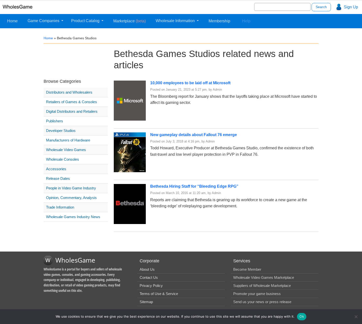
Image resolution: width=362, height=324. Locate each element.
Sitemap (146, 302)
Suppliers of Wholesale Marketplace (262, 285)
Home (12, 21)
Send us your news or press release (262, 302)
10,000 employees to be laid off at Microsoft (190, 83)
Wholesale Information (176, 21)
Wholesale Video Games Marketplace (263, 277)
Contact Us (149, 277)
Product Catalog (85, 21)
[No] (355, 316)
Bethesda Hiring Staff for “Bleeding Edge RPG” (194, 186)
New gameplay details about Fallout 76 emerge (193, 135)
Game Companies (44, 21)
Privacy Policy (151, 285)
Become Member (247, 269)
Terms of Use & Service (159, 294)
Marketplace (129, 21)
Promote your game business (257, 294)
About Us (147, 269)
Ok (301, 316)
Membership (219, 21)
